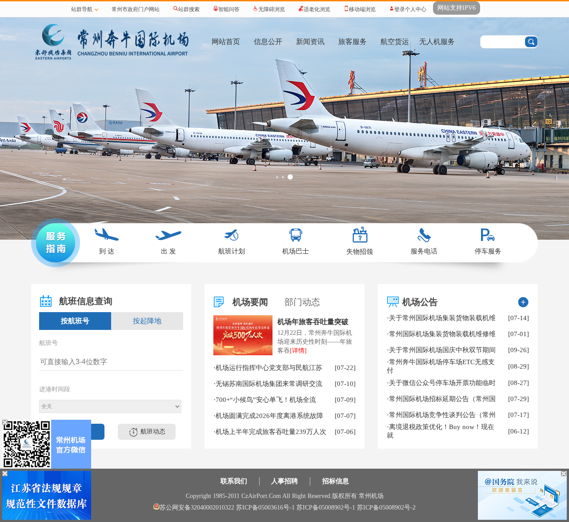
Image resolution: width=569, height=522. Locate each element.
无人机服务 (437, 41)
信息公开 (268, 41)
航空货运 (395, 41)
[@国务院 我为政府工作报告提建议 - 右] (522, 518)
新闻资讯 (310, 41)
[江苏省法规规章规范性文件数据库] (46, 518)
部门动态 (302, 302)
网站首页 (226, 41)
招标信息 (335, 481)
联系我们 (233, 481)
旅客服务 (352, 41)
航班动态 (152, 431)
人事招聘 (284, 481)
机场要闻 (250, 302)
